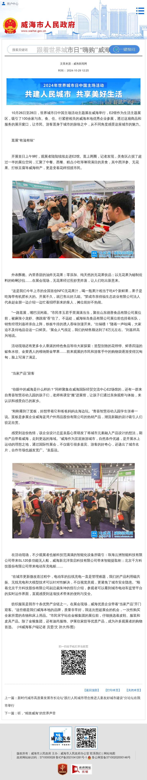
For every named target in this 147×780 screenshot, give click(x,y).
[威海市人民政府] (41, 27)
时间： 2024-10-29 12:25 (73, 70)
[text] (37, 49)
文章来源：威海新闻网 (73, 63)
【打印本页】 (112, 690)
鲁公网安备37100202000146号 (111, 757)
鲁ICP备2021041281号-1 (71, 757)
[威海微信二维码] (86, 738)
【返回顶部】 (91, 690)
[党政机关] (63, 769)
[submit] (124, 49)
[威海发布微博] (60, 738)
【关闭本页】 (133, 690)
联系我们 (95, 753)
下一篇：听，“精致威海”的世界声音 (30, 712)
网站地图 (109, 753)
